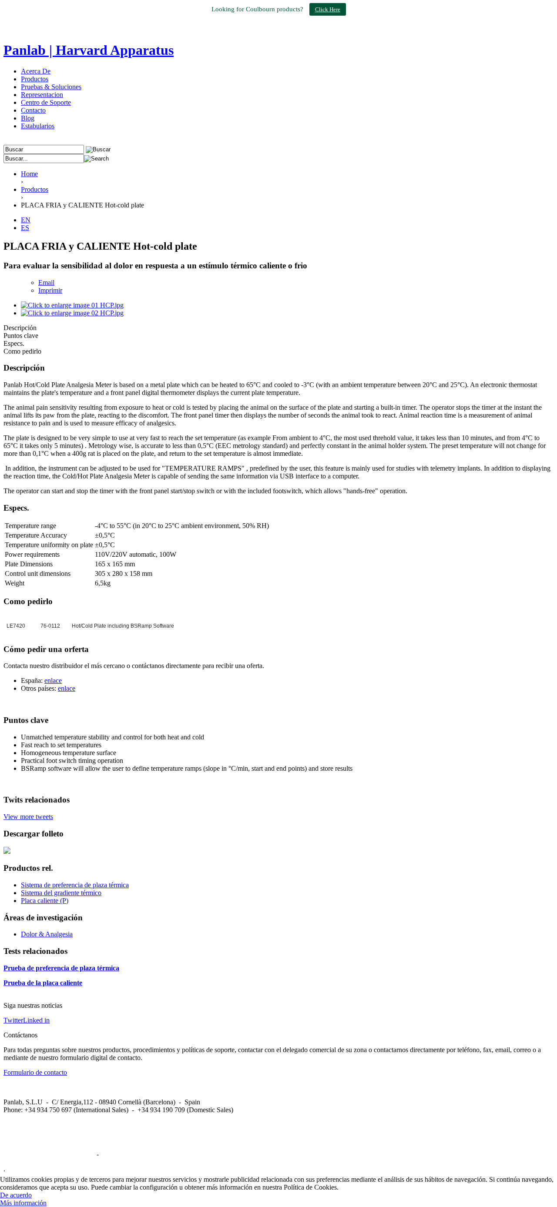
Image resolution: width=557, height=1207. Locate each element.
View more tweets (28, 816)
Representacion (42, 94)
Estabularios (37, 126)
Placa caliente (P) (44, 900)
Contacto (33, 110)
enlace (53, 680)
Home (29, 173)
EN (25, 220)
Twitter (13, 1020)
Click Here (327, 9)
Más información (23, 1203)
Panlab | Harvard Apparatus (88, 50)
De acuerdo (16, 1195)
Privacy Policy (121, 1154)
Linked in (36, 1020)
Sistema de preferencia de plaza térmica (75, 885)
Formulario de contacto (35, 1072)
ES (25, 227)
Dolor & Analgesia (47, 934)
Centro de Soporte (46, 102)
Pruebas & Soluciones (51, 86)
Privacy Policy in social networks (49, 1154)
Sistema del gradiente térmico (61, 892)
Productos (34, 79)
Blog (27, 118)
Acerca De (35, 71)
